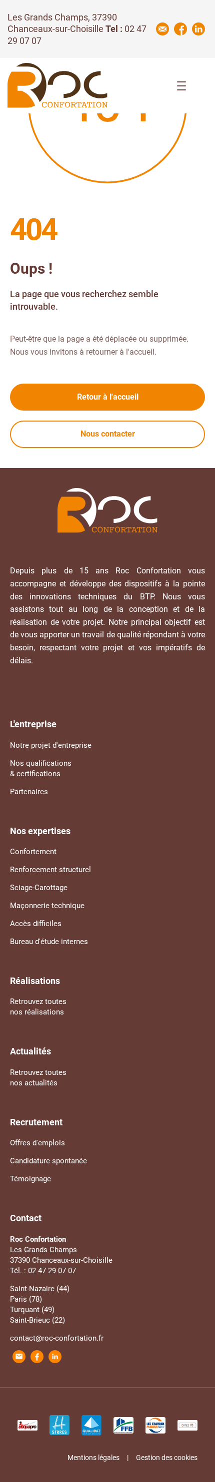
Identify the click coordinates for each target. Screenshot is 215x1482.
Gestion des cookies (167, 1458)
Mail (162, 28)
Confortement (33, 851)
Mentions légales (94, 1458)
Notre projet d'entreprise (51, 745)
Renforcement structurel (50, 869)
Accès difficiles (36, 923)
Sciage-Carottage (39, 887)
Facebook (180, 28)
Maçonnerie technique (47, 905)
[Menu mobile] (182, 86)
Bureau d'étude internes (49, 941)
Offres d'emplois (37, 1142)
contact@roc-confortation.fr (57, 1338)
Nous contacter (107, 434)
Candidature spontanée (48, 1160)
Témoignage (30, 1178)
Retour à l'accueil (107, 397)
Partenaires (29, 791)
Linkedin (198, 28)
